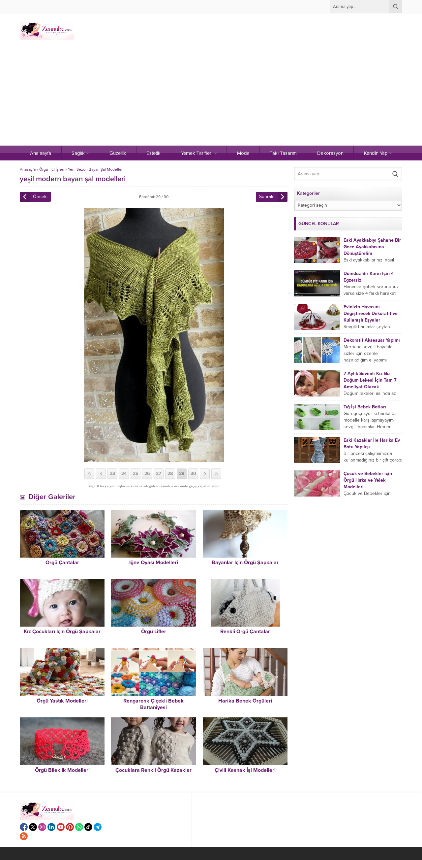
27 (158, 473)
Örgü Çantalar (62, 562)
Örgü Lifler (153, 631)
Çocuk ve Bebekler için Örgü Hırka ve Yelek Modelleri (368, 480)
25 (135, 473)
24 (124, 473)
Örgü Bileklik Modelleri (62, 770)
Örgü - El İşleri (51, 169)
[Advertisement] (211, 96)
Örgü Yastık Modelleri (62, 701)
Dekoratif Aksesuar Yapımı (372, 340)
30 (193, 473)
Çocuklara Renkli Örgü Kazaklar (153, 770)
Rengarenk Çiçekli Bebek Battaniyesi (153, 704)
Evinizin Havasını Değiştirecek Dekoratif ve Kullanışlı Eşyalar (371, 313)
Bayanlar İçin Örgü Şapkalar (245, 562)
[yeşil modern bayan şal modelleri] (154, 459)
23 (112, 473)
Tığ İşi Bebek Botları (365, 407)
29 (182, 473)
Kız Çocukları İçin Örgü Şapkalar (62, 631)
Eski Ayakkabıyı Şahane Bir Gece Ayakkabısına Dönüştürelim (372, 246)
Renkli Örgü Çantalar (245, 631)
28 (170, 473)
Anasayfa (28, 169)
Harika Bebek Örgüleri (245, 701)
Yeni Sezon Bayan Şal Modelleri (96, 169)
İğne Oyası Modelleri (153, 562)
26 (147, 473)
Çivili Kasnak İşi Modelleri (245, 770)
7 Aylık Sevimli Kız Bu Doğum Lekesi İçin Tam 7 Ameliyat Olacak (370, 380)
